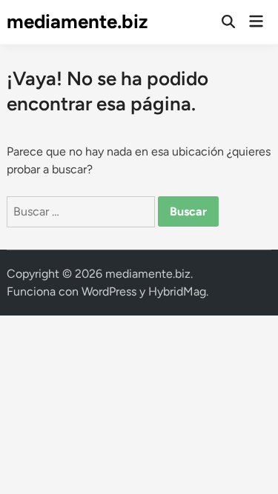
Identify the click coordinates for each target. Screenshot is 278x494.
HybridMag (177, 291)
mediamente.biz (77, 21)
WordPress (109, 291)
